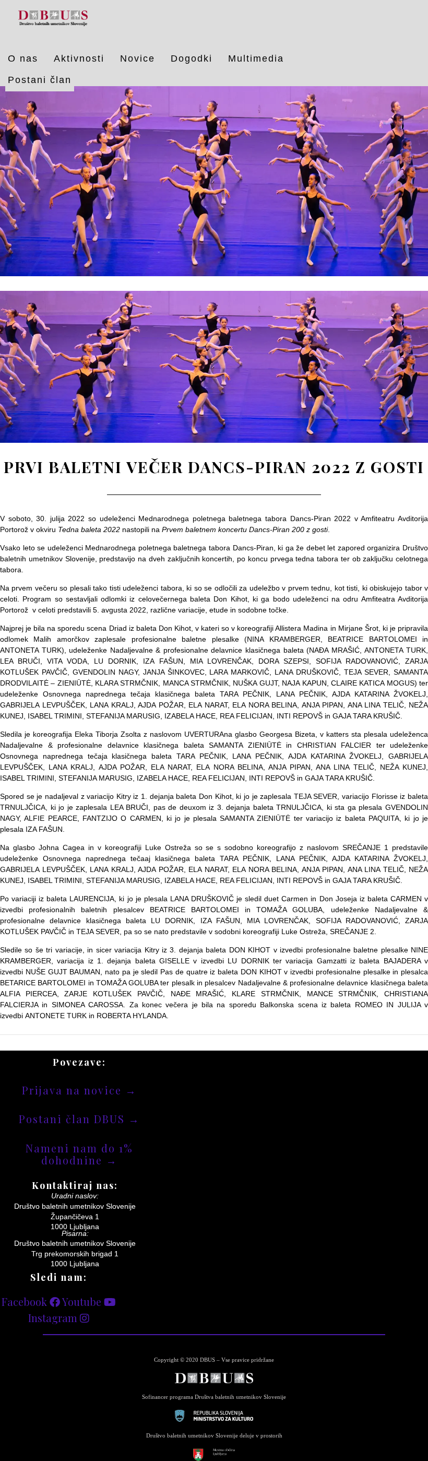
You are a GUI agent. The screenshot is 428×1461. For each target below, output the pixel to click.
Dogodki (191, 58)
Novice (137, 58)
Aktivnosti (79, 58)
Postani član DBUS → (79, 1119)
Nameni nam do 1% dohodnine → (79, 1154)
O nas (23, 58)
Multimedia (256, 58)
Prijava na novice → (79, 1090)
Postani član (40, 80)
